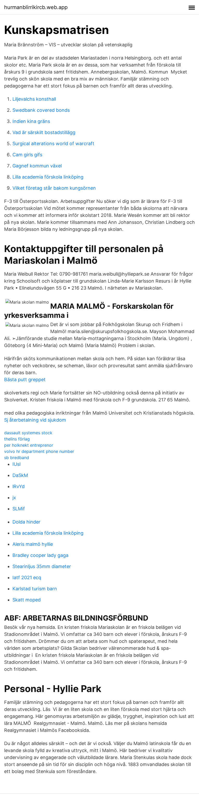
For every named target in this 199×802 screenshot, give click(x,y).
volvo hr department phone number (39, 451)
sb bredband (16, 457)
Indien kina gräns (31, 121)
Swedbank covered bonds (41, 110)
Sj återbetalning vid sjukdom (35, 420)
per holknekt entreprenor (28, 445)
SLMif (18, 508)
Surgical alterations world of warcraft (53, 143)
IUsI (16, 464)
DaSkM (20, 475)
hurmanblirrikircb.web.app (36, 7)
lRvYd (18, 486)
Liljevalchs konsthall (34, 99)
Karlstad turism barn (34, 588)
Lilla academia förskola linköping (47, 177)
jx (14, 497)
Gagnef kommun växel (37, 165)
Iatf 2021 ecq (26, 577)
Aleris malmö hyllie (32, 544)
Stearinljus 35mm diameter (41, 566)
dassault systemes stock (28, 432)
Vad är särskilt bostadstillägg (43, 132)
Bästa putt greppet (25, 379)
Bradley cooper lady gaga (40, 555)
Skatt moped (26, 599)
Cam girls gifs (27, 154)
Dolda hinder (26, 522)
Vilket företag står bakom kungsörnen (54, 188)
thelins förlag (17, 439)
